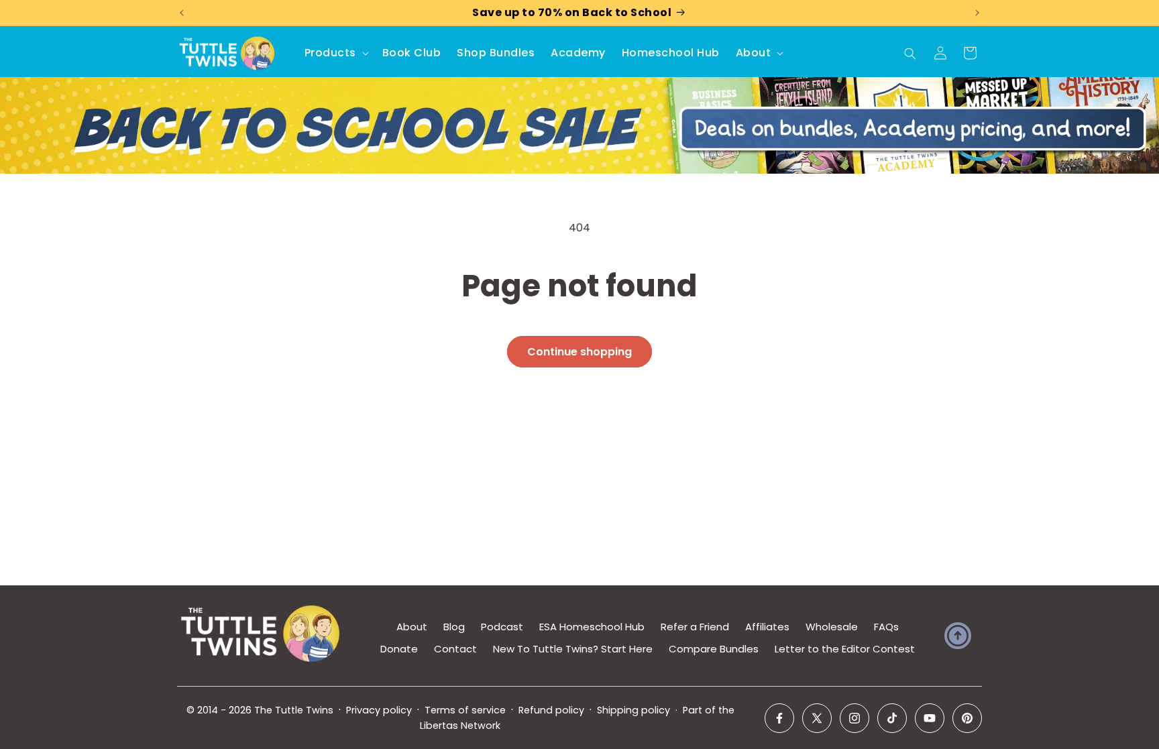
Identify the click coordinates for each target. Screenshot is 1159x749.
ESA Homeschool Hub (592, 627)
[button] (335, 53)
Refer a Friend (695, 627)
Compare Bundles (714, 649)
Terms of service (465, 710)
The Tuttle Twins (293, 710)
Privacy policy (379, 710)
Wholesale (832, 627)
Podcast (502, 627)
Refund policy (551, 710)
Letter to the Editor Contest (845, 649)
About (411, 627)
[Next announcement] (977, 12)
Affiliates (767, 627)
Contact (455, 649)
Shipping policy (633, 710)
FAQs (886, 627)
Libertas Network (460, 725)
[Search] (910, 53)
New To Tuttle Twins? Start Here (573, 649)
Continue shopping (579, 351)
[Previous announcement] (182, 12)
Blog (454, 627)
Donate (399, 649)
